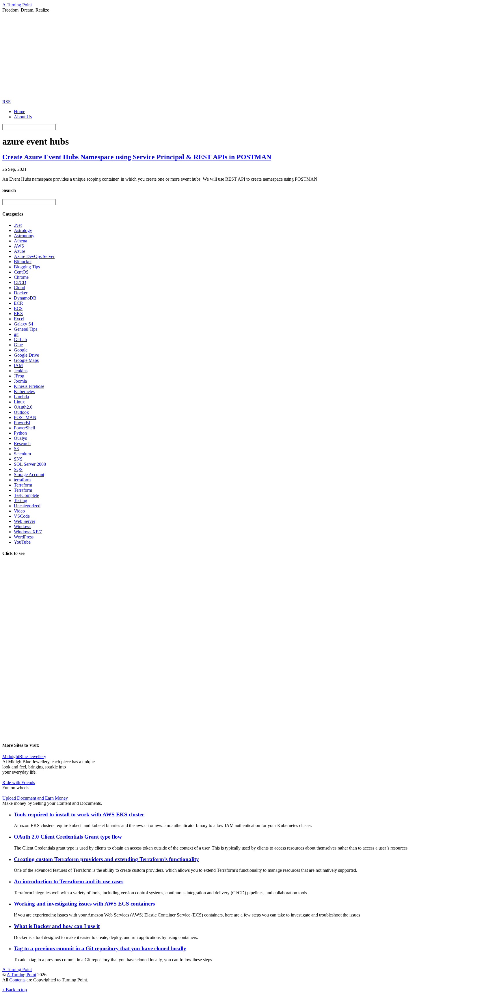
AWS (19, 246)
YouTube (22, 542)
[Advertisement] (249, 56)
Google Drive (26, 355)
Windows (22, 526)
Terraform (23, 484)
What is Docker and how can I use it (57, 926)
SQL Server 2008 (30, 464)
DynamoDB (25, 297)
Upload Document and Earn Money (35, 798)
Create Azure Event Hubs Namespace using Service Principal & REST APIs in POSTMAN (136, 157)
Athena (20, 240)
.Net (18, 225)
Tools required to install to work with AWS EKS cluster (79, 814)
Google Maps (26, 360)
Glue (18, 344)
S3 (16, 448)
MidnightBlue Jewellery (24, 756)
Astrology (23, 230)
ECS (18, 308)
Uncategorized (27, 505)
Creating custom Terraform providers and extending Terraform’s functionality (106, 859)
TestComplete (26, 495)
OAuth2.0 (23, 407)
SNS (18, 459)
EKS (18, 313)
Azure (19, 251)
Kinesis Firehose (29, 386)
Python (20, 433)
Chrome (21, 277)
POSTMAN (25, 417)
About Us (23, 116)
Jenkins (20, 370)
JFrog (19, 375)
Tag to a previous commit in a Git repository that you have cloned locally (100, 948)
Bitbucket (22, 261)
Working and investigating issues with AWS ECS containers (84, 904)
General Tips (25, 329)
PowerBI (22, 422)
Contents (17, 979)
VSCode (22, 516)
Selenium (22, 453)
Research (22, 443)
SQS (18, 469)
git (16, 334)
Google (20, 349)
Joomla (20, 381)
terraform (22, 479)
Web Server (24, 521)
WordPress (23, 536)
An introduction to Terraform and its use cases (68, 881)
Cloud (19, 287)
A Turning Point (21, 974)
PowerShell (24, 427)
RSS (6, 101)
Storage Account (29, 474)
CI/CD (20, 282)
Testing (20, 500)
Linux (19, 401)
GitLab (20, 339)
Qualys (20, 438)
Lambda (21, 396)
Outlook (21, 412)
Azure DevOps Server (34, 256)
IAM (18, 365)
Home (19, 111)
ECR (18, 303)
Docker (20, 292)
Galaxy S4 (23, 323)
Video (19, 510)
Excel (19, 318)
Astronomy (24, 235)
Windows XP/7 (28, 531)
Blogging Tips (27, 266)
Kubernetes (24, 391)
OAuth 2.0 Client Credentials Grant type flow (68, 837)
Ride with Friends (18, 782)
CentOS (21, 272)
